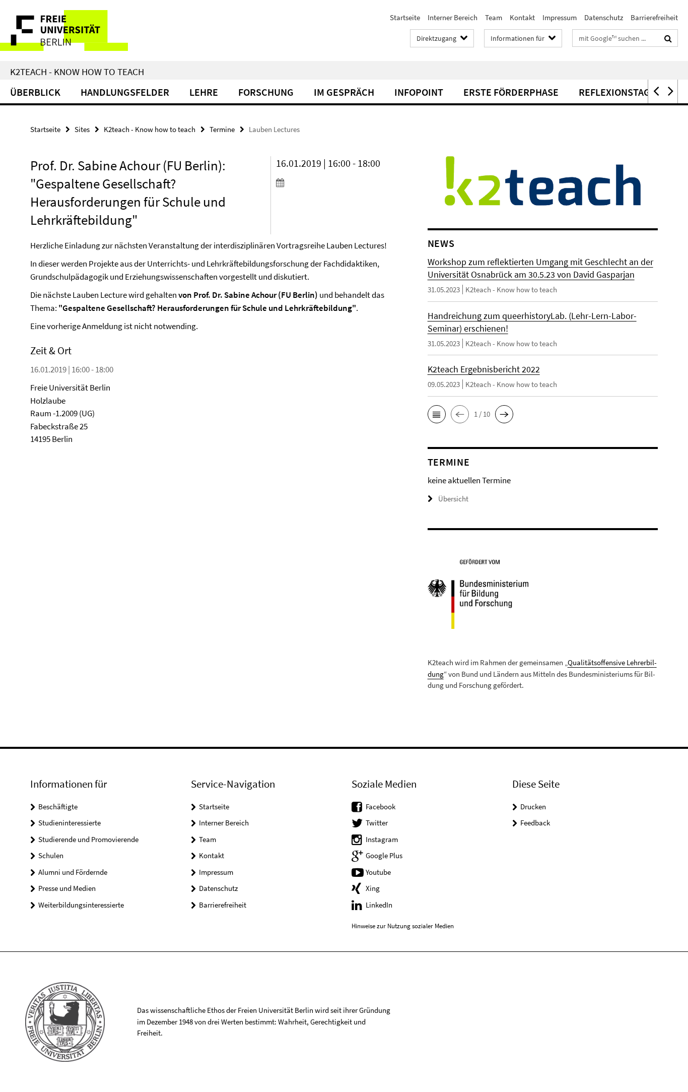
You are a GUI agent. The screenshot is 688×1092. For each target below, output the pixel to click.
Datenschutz (603, 17)
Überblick (35, 92)
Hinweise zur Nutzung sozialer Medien (403, 926)
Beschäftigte (58, 806)
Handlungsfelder (125, 92)
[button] (655, 91)
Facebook (380, 806)
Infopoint (418, 92)
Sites (82, 129)
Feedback (535, 822)
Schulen (50, 855)
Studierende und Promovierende (88, 839)
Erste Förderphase (511, 92)
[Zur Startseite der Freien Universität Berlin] (84, 30)
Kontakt (522, 17)
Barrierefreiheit (654, 17)
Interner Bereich (452, 17)
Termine (222, 129)
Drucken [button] (533, 806)
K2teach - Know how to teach (77, 72)
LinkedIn (379, 905)
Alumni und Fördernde (72, 872)
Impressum (559, 17)
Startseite (405, 17)
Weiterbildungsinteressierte (81, 905)
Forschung (266, 92)
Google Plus (384, 855)
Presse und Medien (67, 888)
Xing (373, 888)
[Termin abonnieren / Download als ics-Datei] (333, 182)
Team (493, 17)
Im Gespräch (344, 92)
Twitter (377, 822)
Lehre (203, 92)
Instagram (382, 839)
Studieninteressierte (69, 822)
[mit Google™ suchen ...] (668, 38)
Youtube (378, 872)
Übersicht (453, 498)
